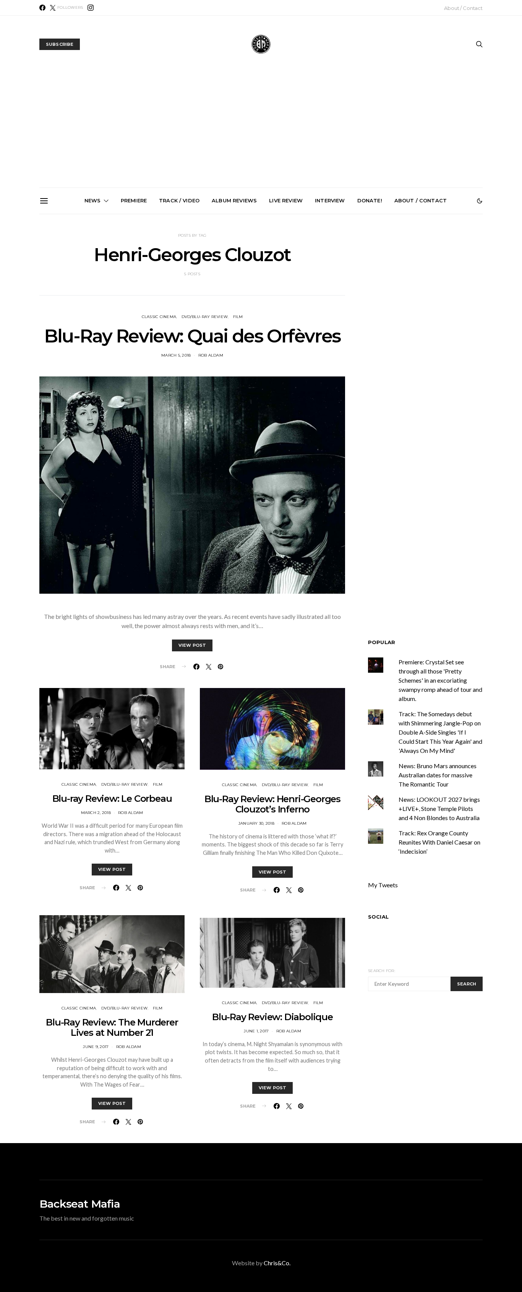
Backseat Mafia (79, 1203)
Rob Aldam (210, 355)
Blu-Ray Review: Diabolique (272, 1016)
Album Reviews (234, 200)
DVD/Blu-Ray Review (205, 316)
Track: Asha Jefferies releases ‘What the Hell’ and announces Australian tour (178, 301)
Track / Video (179, 200)
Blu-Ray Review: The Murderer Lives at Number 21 (112, 1027)
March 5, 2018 (176, 355)
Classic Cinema (159, 316)
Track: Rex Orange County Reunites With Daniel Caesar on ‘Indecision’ (439, 842)
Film (238, 316)
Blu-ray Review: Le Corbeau (112, 798)
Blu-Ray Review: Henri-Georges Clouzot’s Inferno (272, 804)
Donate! (369, 200)
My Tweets (383, 884)
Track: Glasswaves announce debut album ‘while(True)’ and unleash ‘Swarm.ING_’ (350, 301)
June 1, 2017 (256, 1031)
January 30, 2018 (256, 823)
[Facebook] (42, 8)
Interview (330, 200)
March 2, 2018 (96, 812)
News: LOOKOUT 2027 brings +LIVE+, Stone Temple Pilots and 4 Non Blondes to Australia (264, 301)
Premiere (134, 200)
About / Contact (463, 8)
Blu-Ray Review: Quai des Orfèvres (192, 336)
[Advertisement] (261, 130)
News (92, 200)
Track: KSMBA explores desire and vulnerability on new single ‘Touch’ (436, 297)
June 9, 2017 (96, 1046)
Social (378, 917)
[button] (480, 201)
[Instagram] (91, 8)
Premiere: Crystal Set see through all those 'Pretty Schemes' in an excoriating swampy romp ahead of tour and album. (440, 680)
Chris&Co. (277, 1262)
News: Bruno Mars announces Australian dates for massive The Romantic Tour (438, 775)
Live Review (286, 200)
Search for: (381, 970)
